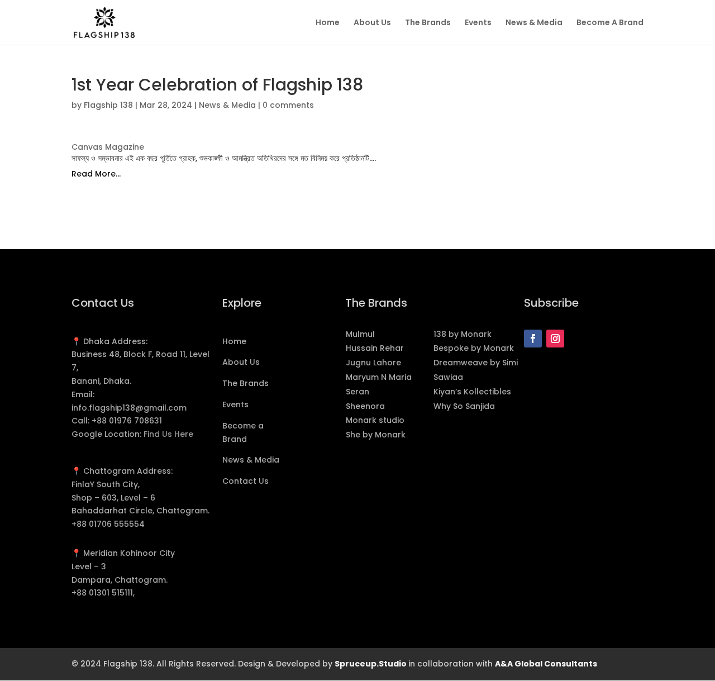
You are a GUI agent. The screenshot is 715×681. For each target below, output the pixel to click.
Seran (357, 391)
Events (478, 23)
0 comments (288, 105)
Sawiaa (448, 377)
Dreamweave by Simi (475, 362)
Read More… (96, 173)
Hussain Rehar (375, 348)
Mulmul (360, 334)
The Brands (428, 23)
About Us (372, 23)
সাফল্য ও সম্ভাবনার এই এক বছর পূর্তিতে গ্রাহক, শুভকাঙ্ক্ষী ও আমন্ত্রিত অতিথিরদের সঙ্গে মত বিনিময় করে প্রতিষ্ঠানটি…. (224, 158)
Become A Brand (610, 23)
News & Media (534, 23)
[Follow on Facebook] (533, 338)
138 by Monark (462, 334)
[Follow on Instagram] (555, 338)
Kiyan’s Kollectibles (472, 391)
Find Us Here (168, 434)
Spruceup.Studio (371, 663)
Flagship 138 (108, 105)
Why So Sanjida (464, 406)
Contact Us (245, 481)
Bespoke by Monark (474, 348)
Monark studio (375, 420)
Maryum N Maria (379, 377)
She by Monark (376, 434)
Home (328, 23)
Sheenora (365, 406)
